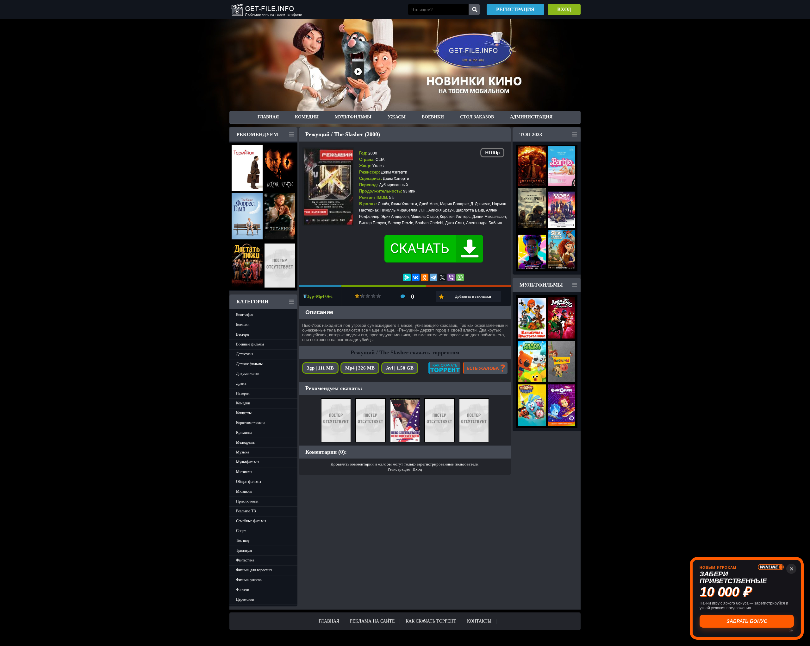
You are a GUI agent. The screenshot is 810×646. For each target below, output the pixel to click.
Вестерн (242, 334)
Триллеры (244, 550)
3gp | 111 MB (320, 367)
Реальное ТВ (246, 511)
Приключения (247, 501)
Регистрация (515, 9)
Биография (244, 315)
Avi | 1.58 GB (400, 367)
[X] (442, 277)
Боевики (433, 117)
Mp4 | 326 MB (360, 367)
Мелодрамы (245, 442)
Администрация (531, 117)
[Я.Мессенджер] (407, 277)
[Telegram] (433, 277)
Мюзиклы (244, 472)
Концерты (244, 413)
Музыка (242, 452)
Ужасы (397, 117)
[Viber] (451, 277)
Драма (241, 383)
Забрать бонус (746, 621)
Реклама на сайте (372, 621)
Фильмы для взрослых (254, 570)
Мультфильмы (353, 117)
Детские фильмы (249, 364)
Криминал (244, 432)
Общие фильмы (248, 482)
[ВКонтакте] (416, 277)
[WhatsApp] (460, 277)
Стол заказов (477, 117)
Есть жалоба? (485, 368)
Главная (268, 117)
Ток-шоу (243, 540)
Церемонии (245, 599)
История (243, 393)
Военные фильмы (250, 344)
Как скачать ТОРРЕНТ (431, 621)
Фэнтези (242, 590)
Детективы (244, 354)
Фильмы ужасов (249, 580)
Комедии (307, 117)
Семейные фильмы (251, 521)
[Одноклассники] (424, 277)
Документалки (247, 374)
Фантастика (245, 560)
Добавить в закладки (473, 296)
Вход (564, 9)
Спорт (241, 531)
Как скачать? (444, 368)
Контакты (479, 621)
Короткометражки (250, 423)
